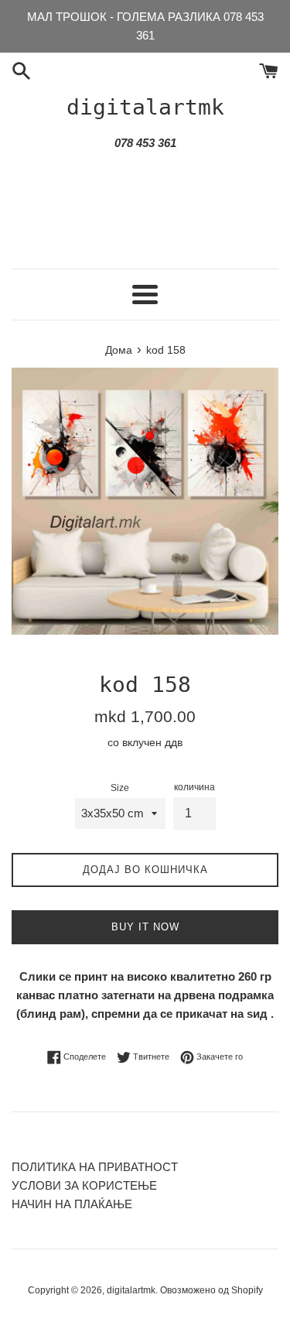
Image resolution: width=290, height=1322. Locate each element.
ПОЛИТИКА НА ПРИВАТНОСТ (95, 1166)
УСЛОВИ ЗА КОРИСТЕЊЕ (84, 1185)
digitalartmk (145, 107)
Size (120, 788)
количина (194, 787)
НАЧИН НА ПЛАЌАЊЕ (72, 1204)
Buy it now (145, 927)
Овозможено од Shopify (211, 1290)
